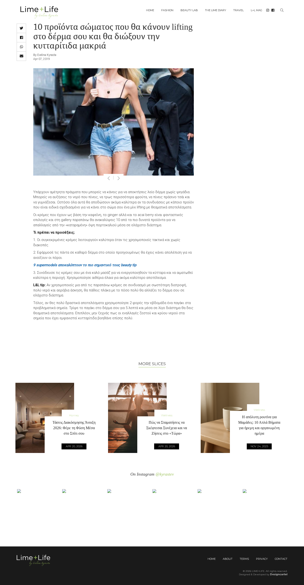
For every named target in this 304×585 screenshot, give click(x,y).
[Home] (41, 12)
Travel (238, 10)
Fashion (167, 10)
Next (119, 178)
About (228, 558)
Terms (244, 558)
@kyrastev (165, 474)
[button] (21, 28)
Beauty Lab (189, 10)
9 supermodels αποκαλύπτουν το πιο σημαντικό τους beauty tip (84, 265)
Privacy (262, 558)
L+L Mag (256, 10)
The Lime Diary (215, 10)
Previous (109, 178)
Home (150, 10)
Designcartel (278, 574)
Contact (281, 558)
